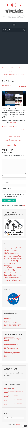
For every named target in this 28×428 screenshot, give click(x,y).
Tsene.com (17, 424)
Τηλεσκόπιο (8, 277)
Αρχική (3, 67)
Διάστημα (9, 67)
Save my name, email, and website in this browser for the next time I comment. (14, 195)
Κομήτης (9, 267)
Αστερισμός (7, 258)
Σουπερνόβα (14, 275)
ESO (20, 248)
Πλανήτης (7, 272)
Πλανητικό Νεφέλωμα (15, 272)
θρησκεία (17, 280)
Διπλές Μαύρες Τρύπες (14, 71)
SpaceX (18, 253)
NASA (16, 126)
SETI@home (6, 319)
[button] (24, 426)
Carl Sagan (10, 248)
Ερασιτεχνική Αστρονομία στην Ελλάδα (12, 324)
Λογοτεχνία (14, 267)
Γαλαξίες (7, 263)
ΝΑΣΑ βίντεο (13, 122)
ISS (10, 250)
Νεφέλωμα (13, 270)
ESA (17, 248)
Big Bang (6, 248)
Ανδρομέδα (15, 256)
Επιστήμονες (14, 266)
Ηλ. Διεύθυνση (6, 182)
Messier (16, 250)
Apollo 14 (13, 388)
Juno (13, 250)
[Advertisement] (14, 48)
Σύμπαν (13, 67)
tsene (3, 87)
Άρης (6, 256)
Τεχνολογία (21, 275)
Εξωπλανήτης (16, 263)
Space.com (6, 321)
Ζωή (19, 265)
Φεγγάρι (16, 277)
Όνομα (4, 176)
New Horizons (12, 253)
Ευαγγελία (6, 388)
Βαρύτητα (6, 261)
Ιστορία (5, 267)
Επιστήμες (7, 266)
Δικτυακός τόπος (6, 188)
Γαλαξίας (14, 261)
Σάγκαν (22, 272)
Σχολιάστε (23, 86)
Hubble (6, 250)
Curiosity (14, 248)
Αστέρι (20, 256)
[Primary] (14, 24)
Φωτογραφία (9, 280)
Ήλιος (10, 256)
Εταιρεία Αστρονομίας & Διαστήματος (12, 325)
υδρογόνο (20, 280)
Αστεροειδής (14, 258)
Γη (11, 263)
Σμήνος (7, 275)
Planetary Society (7, 318)
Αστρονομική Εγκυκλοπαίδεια (10, 322)
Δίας (13, 263)
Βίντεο (20, 258)
